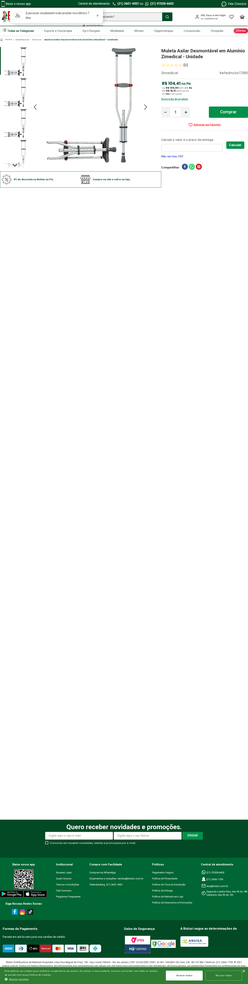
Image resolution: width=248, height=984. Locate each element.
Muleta (36, 39)
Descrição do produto (174, 99)
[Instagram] (22, 912)
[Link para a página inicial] (6, 39)
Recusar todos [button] (224, 975)
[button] (82, 979)
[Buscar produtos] (167, 17)
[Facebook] (14, 912)
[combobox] (124, 16)
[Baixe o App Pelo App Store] (35, 894)
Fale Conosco (237, 4)
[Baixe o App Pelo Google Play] (11, 894)
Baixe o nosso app (18, 4)
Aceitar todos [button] (184, 975)
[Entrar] (210, 16)
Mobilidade (22, 39)
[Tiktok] (31, 912)
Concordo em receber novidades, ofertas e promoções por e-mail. (93, 843)
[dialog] (124, 975)
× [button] (243, 971)
